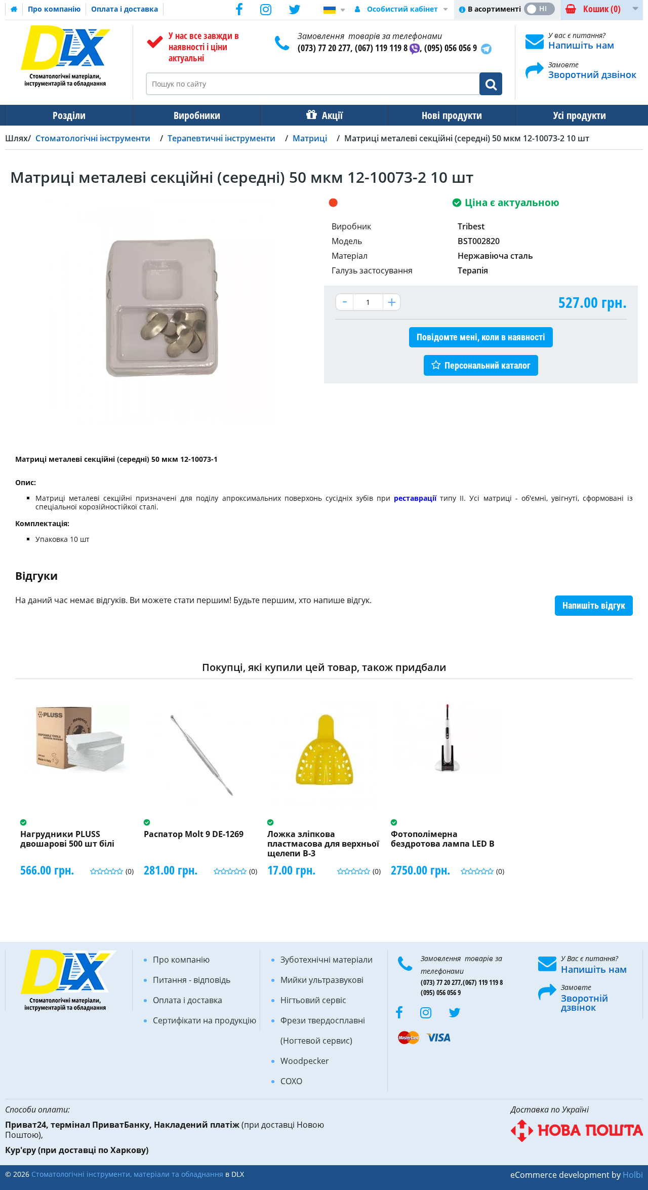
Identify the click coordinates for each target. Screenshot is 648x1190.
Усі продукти (579, 115)
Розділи (69, 115)
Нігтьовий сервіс (313, 1000)
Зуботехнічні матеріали (326, 959)
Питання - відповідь (191, 979)
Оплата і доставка (124, 9)
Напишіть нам (581, 45)
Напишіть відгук (593, 605)
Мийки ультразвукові (321, 979)
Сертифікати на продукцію (204, 1020)
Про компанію (54, 9)
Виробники (197, 115)
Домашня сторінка (14, 9)
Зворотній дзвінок (584, 1003)
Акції (332, 115)
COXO (291, 1081)
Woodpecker (304, 1060)
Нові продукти (452, 115)
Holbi (633, 1174)
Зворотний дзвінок (592, 74)
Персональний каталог (487, 365)
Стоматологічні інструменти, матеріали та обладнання (127, 1174)
